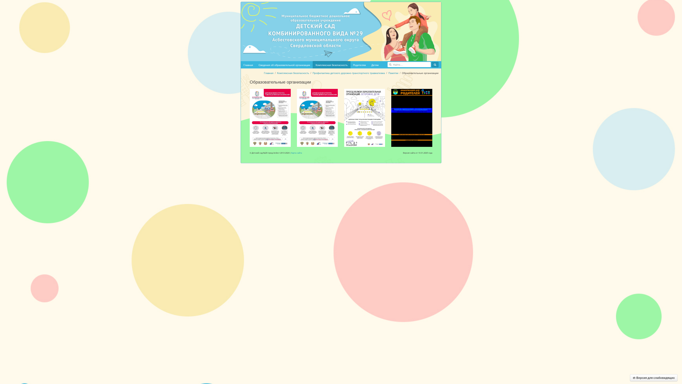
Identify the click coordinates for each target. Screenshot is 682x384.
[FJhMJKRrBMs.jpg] (270, 117)
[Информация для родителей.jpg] (411, 117)
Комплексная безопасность (332, 65)
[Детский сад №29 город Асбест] (341, 31)
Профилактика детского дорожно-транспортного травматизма (349, 73)
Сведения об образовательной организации (284, 65)
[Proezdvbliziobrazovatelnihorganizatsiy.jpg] (364, 117)
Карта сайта (296, 152)
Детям (375, 65)
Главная (248, 65)
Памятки (393, 73)
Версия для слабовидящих (655, 378)
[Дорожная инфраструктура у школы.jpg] (317, 117)
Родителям (359, 65)
